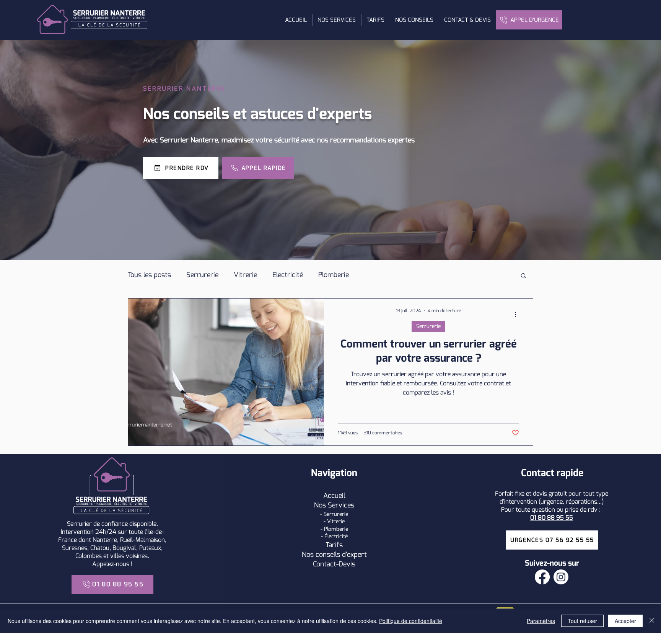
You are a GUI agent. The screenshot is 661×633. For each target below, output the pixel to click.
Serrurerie (202, 274)
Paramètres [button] (541, 621)
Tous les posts (149, 274)
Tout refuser (582, 621)
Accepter (625, 621)
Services (341, 505)
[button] (336, 20)
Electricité (287, 274)
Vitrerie (245, 274)
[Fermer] (651, 621)
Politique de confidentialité (410, 621)
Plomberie (333, 274)
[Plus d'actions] (518, 314)
